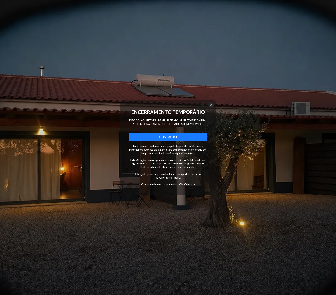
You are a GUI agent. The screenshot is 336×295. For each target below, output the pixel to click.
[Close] (211, 105)
